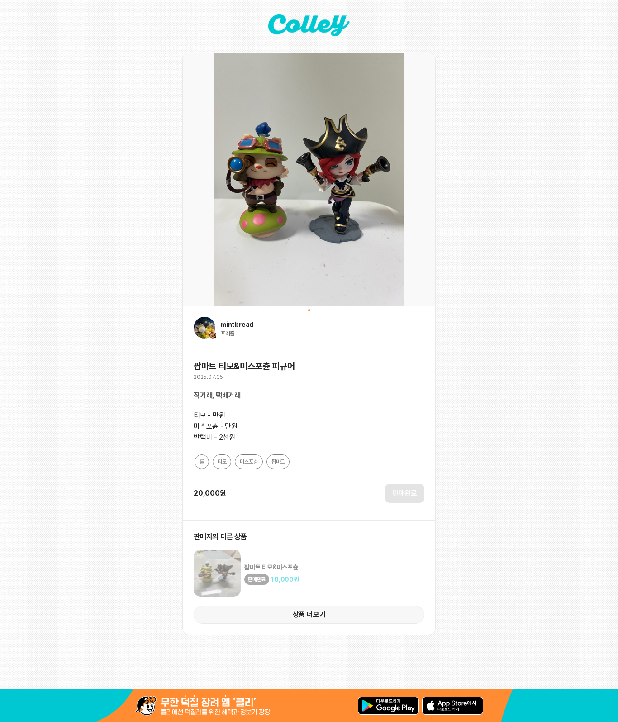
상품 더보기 (309, 614)
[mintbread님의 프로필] (204, 336)
